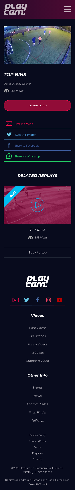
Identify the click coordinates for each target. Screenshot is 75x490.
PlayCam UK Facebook (37, 300)
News (37, 396)
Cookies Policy (37, 441)
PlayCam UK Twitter (26, 300)
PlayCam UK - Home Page (15, 9)
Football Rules (37, 404)
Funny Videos (37, 344)
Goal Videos (37, 328)
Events (37, 387)
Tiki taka (37, 230)
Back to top (38, 252)
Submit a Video (37, 361)
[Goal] (37, 205)
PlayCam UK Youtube (59, 300)
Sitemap (37, 459)
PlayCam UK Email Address (15, 300)
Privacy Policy (37, 435)
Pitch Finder (37, 412)
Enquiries (37, 453)
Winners (37, 352)
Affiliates (37, 420)
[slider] (28, 59)
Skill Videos (37, 336)
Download (38, 105)
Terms (37, 447)
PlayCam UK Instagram (48, 300)
